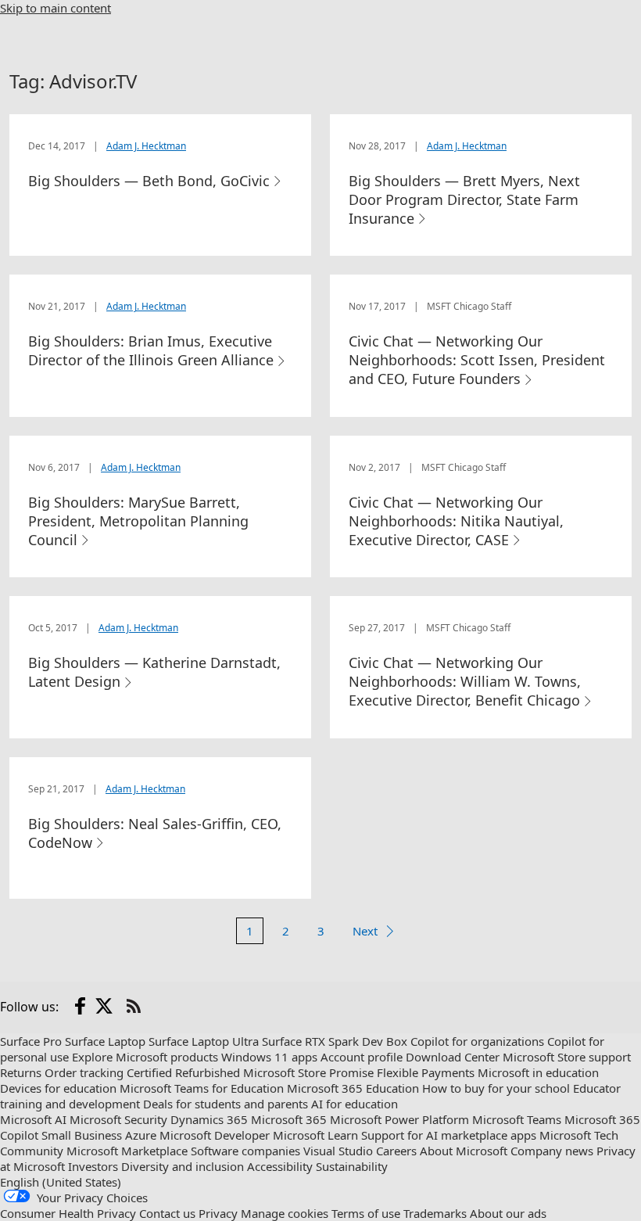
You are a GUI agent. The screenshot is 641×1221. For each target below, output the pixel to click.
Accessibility (280, 1166)
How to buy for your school (496, 1088)
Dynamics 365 (209, 1119)
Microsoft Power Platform (399, 1119)
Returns (20, 1072)
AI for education (354, 1103)
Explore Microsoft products (145, 1057)
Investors (93, 1166)
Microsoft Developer (214, 1135)
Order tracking (84, 1072)
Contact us (167, 1213)
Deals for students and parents (225, 1103)
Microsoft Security (118, 1119)
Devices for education (58, 1088)
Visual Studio (338, 1150)
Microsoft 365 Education (353, 1088)
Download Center (453, 1057)
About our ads (508, 1213)
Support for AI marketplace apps (448, 1135)
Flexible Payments (425, 1072)
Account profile (361, 1057)
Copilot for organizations (477, 1041)
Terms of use (365, 1213)
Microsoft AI (33, 1119)
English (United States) (60, 1182)
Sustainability (352, 1166)
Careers (396, 1150)
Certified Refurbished (183, 1072)
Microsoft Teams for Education (202, 1088)
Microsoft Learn (315, 1135)
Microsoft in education (538, 1072)
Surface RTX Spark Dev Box (334, 1041)
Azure (140, 1135)
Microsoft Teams (516, 1119)
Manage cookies (284, 1213)
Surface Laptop (105, 1041)
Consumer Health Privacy (68, 1213)
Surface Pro (31, 1041)
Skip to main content (55, 8)
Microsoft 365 (289, 1119)
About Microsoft (463, 1150)
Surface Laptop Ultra (204, 1041)
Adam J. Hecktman (146, 146)
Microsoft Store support (567, 1057)
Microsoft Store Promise (308, 1072)
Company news (551, 1150)
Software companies (245, 1150)
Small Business (81, 1135)
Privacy (218, 1213)
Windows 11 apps (269, 1057)
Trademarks (435, 1213)
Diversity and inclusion (182, 1166)
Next (365, 931)
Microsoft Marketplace (127, 1150)
